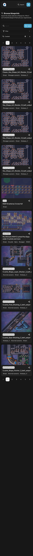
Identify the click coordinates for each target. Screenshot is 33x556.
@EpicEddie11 (6, 234)
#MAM (28, 242)
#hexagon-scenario (14, 75)
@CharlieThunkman (8, 69)
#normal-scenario (8, 275)
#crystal (10, 242)
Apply (29, 26)
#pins (16, 242)
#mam (5, 75)
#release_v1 (24, 75)
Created (7, 36)
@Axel (4, 201)
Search (22, 4)
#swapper (22, 242)
